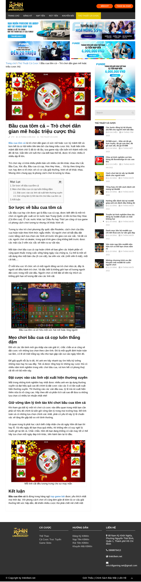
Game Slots (45, 543)
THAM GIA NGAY (123, 6)
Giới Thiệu (88, 578)
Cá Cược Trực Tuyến (50, 539)
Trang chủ (13, 16)
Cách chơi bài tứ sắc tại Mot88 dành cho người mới (120, 174)
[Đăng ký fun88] (115, 82)
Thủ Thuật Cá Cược (88, 16)
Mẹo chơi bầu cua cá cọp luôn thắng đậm (32, 189)
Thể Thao (44, 536)
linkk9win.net (28, 578)
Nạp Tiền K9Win (81, 539)
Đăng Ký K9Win (81, 536)
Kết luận (16, 199)
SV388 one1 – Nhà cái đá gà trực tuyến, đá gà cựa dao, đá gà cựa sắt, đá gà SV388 (119, 143)
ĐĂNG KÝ (105, 6)
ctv (12, 137)
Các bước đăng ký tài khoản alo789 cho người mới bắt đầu (120, 128)
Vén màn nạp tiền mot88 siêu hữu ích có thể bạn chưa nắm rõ (119, 246)
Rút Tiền (53, 16)
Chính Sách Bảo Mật (105, 578)
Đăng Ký (27, 16)
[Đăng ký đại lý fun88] (38, 30)
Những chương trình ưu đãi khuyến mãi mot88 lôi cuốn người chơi (118, 262)
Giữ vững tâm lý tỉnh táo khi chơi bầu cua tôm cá (39, 196)
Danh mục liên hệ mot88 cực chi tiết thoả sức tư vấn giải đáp (120, 231)
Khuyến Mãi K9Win (82, 546)
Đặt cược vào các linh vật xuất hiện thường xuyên (39, 192)
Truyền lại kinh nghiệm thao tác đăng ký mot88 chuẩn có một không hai (120, 216)
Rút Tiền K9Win (81, 543)
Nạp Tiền (40, 16)
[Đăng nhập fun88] (103, 51)
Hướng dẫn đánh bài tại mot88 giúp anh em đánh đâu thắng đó (120, 202)
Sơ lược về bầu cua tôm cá (25, 185)
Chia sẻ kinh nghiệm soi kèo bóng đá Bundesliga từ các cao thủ (120, 159)
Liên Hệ (122, 578)
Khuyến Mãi (68, 16)
